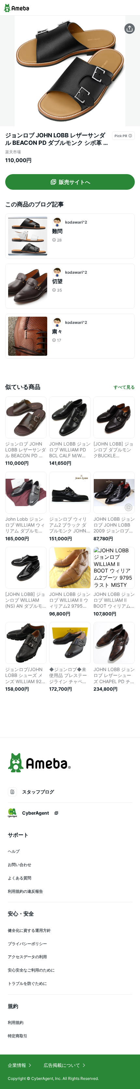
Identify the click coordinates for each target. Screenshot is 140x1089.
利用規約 (15, 1022)
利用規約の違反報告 (25, 891)
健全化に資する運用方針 (29, 930)
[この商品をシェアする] (129, 28)
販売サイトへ (74, 182)
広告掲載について (62, 1065)
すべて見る (124, 387)
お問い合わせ (19, 864)
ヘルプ (14, 851)
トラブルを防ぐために (27, 983)
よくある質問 (19, 877)
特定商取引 (17, 1035)
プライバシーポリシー (27, 943)
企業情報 (17, 1065)
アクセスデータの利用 (27, 956)
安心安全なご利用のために (31, 970)
